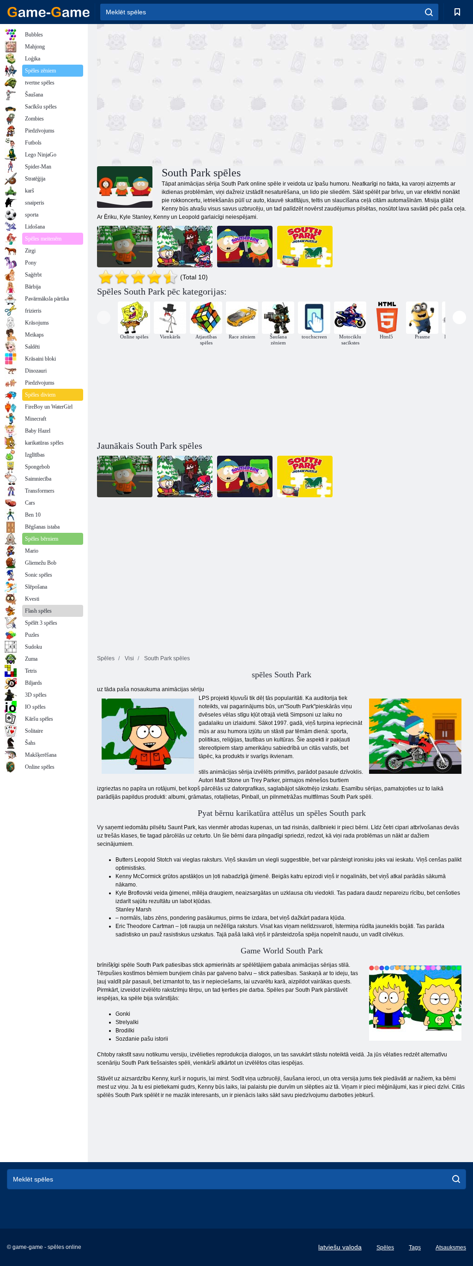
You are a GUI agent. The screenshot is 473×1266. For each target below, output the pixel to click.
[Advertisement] (189, 93)
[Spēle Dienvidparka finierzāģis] (305, 246)
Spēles (385, 1247)
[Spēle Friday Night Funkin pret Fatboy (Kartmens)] (184, 246)
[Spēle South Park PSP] (124, 246)
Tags (415, 1247)
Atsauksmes (451, 1247)
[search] (429, 12)
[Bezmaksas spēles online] (48, 12)
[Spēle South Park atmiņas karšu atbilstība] (245, 246)
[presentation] (103, 317)
